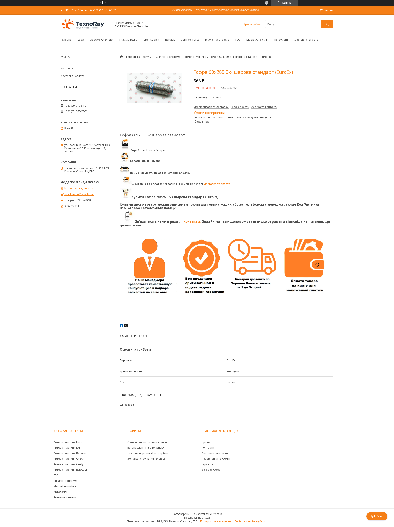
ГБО (237, 39)
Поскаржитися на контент (216, 521)
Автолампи (61, 492)
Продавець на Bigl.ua (197, 517)
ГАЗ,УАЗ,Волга (128, 39)
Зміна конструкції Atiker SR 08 (146, 458)
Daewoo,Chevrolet (101, 39)
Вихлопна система (217, 39)
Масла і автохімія (65, 486)
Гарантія (207, 464)
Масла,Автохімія (257, 39)
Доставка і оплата (306, 39)
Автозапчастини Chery (69, 458)
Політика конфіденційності (251, 521)
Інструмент (281, 39)
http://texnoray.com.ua (78, 188)
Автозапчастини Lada (68, 442)
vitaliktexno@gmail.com (79, 194)
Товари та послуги (139, 56)
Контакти (67, 68)
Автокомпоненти (65, 497)
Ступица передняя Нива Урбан (147, 453)
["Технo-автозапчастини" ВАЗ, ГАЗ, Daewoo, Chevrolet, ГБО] (85, 29)
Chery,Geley (151, 39)
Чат (380, 516)
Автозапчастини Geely (69, 464)
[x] (126, 326)
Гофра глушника (194, 56)
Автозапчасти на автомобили (147, 442)
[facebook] (121, 326)
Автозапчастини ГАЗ (67, 447)
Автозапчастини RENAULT (70, 469)
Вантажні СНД (190, 39)
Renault (170, 39)
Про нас (207, 442)
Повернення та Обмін (216, 458)
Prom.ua (217, 514)
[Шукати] (327, 24)
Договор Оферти (212, 469)
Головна (66, 39)
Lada (81, 39)
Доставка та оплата (216, 184)
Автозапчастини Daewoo (70, 453)
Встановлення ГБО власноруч (146, 447)
